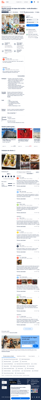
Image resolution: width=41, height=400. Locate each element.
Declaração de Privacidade (6, 351)
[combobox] (30, 173)
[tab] (8, 356)
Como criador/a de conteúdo (34, 384)
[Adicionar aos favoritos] (15, 129)
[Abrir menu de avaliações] (38, 178)
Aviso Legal (19, 383)
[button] (13, 12)
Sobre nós (28, 382)
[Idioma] (34, 2)
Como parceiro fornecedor (35, 381)
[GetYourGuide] (3, 2)
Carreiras (28, 384)
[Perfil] (38, 2)
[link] (9, 138)
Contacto (19, 381)
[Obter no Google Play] (13, 382)
